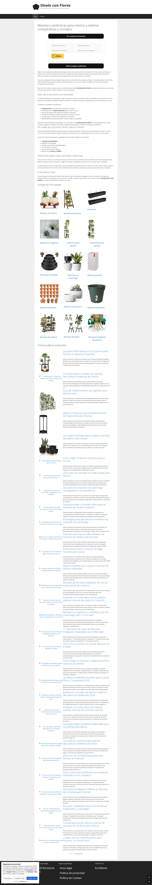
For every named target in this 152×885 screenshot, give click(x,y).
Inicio (35, 16)
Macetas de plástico (96, 307)
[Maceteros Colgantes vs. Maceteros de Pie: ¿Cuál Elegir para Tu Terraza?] (51, 616)
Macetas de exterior (72, 213)
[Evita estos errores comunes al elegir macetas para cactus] (51, 553)
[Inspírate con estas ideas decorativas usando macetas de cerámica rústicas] (51, 712)
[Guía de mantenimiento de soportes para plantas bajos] (51, 401)
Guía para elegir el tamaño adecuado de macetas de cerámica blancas (84, 506)
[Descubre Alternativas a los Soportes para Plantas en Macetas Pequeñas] (51, 362)
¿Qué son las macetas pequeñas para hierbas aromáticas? (83, 757)
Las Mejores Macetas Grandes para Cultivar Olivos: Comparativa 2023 (86, 679)
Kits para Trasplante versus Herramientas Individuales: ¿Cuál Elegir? (85, 807)
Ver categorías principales (76, 36)
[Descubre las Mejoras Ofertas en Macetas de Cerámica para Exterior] (51, 793)
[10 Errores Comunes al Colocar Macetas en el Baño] (51, 648)
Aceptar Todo (32, 878)
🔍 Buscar (57, 56)
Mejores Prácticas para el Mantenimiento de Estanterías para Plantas (85, 414)
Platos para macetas (49, 274)
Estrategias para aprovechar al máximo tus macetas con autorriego (85, 521)
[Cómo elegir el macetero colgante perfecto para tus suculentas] (51, 664)
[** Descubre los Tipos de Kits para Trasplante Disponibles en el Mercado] (51, 634)
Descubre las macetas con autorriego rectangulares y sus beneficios (83, 489)
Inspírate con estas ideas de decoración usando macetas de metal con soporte (84, 599)
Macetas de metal (71, 336)
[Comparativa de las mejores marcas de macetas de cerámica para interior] (51, 828)
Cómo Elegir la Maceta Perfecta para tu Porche (84, 459)
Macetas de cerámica (73, 306)
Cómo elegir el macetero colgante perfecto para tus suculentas (86, 662)
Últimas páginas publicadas (76, 66)
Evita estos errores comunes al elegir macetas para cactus (83, 550)
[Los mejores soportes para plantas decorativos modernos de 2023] (51, 745)
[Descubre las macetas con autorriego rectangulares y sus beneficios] (51, 492)
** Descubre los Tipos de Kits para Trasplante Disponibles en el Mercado (83, 630)
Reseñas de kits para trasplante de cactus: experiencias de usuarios (85, 584)
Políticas (42, 16)
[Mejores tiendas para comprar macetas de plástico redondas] (51, 569)
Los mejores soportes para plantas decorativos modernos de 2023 (81, 742)
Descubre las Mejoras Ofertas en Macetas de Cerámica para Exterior (85, 791)
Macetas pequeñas (48, 307)
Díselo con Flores (55, 5)
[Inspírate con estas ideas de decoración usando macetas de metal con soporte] (51, 602)
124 (75, 854)
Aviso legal (66, 868)
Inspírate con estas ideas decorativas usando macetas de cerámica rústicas (83, 708)
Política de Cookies (71, 878)
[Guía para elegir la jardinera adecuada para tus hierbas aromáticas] (51, 729)
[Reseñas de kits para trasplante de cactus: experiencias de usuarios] (51, 586)
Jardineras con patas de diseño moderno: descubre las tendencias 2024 (85, 694)
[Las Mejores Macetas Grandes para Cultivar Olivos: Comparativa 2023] (51, 681)
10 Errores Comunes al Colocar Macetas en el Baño (86, 645)
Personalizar (8, 878)
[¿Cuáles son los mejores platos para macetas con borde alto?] (51, 841)
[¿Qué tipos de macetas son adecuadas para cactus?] (51, 477)
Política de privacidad (72, 873)
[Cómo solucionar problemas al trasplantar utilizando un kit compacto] (51, 777)
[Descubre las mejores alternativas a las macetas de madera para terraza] (51, 538)
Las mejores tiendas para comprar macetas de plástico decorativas (86, 437)
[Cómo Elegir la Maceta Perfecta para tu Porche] (51, 462)
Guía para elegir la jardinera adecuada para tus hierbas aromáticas (86, 725)
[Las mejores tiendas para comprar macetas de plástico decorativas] (51, 446)
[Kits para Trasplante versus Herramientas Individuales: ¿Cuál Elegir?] (51, 811)
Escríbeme (101, 868)
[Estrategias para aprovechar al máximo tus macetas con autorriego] (51, 523)
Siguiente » (79, 854)
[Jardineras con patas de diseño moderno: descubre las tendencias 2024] (51, 697)
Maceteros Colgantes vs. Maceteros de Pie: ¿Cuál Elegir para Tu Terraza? (86, 614)
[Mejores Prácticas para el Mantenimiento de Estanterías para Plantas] (51, 424)
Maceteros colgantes (49, 242)
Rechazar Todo (20, 878)
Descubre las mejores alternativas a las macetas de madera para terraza (83, 535)
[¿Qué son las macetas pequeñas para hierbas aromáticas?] (51, 759)
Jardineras (91, 209)
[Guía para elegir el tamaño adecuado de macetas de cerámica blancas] (51, 509)
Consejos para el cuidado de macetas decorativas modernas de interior (83, 375)
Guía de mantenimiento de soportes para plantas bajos (85, 392)
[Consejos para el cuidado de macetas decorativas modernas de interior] (51, 378)
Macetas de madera (48, 337)
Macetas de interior (48, 213)
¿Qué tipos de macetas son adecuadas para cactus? (86, 474)
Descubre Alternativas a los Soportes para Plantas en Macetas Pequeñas (85, 353)
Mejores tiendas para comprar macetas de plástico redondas (86, 567)
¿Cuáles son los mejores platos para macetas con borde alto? (82, 839)
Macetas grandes (94, 275)
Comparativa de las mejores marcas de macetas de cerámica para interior (84, 824)
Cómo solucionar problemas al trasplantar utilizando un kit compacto (85, 774)
